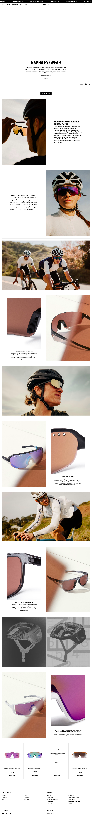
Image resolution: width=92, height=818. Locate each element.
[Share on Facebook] (86, 84)
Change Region (50, 810)
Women (8, 4)
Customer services (6, 792)
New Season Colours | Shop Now (36, 1)
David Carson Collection (18, 1)
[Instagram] (7, 813)
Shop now (12, 772)
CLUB (21, 4)
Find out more (12, 775)
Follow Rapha (5, 810)
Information (50, 792)
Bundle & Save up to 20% (55, 1)
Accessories (15, 4)
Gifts (26, 4)
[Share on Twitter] (89, 84)
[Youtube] (10, 813)
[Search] (84, 4)
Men (3, 4)
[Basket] (89, 4)
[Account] (87, 4)
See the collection (46, 93)
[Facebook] (3, 813)
